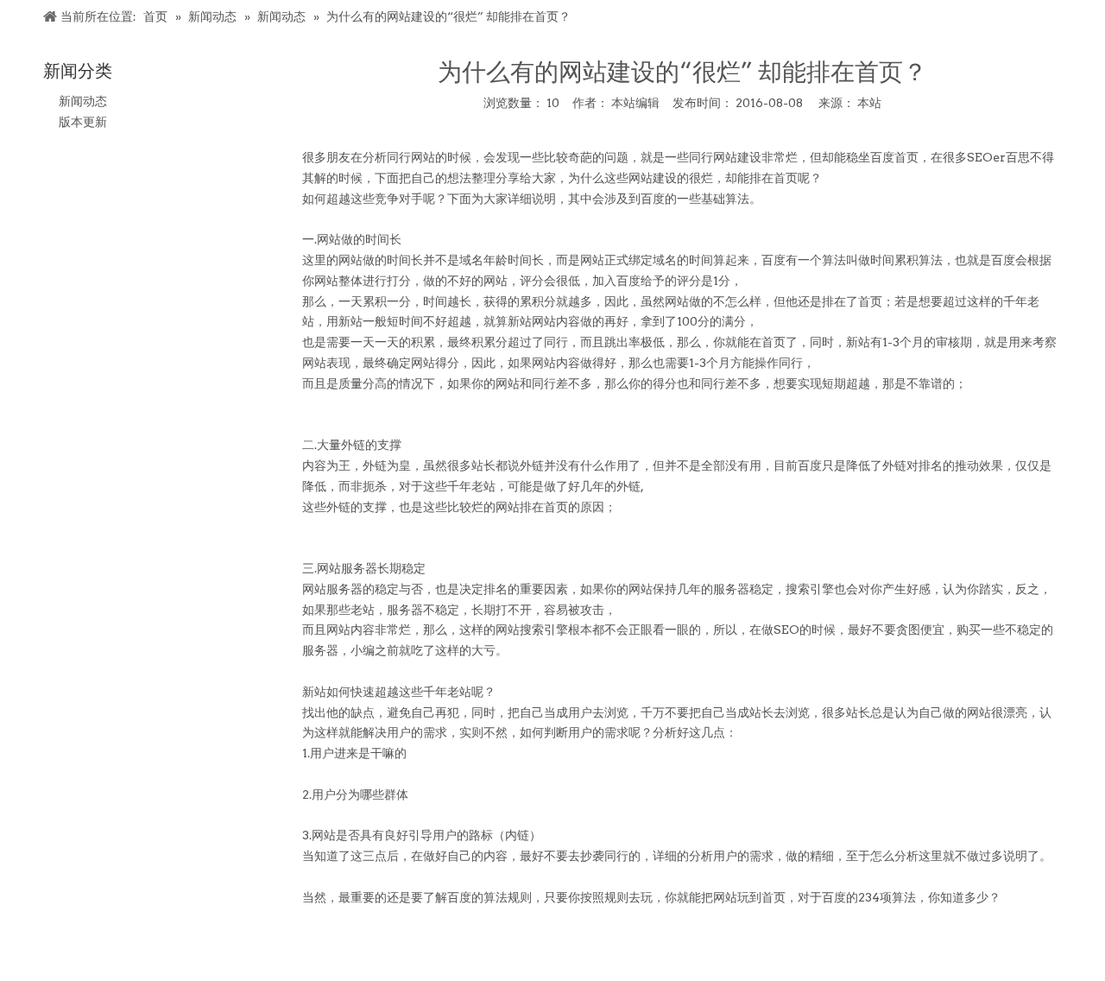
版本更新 (83, 122)
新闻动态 (83, 101)
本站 (869, 103)
